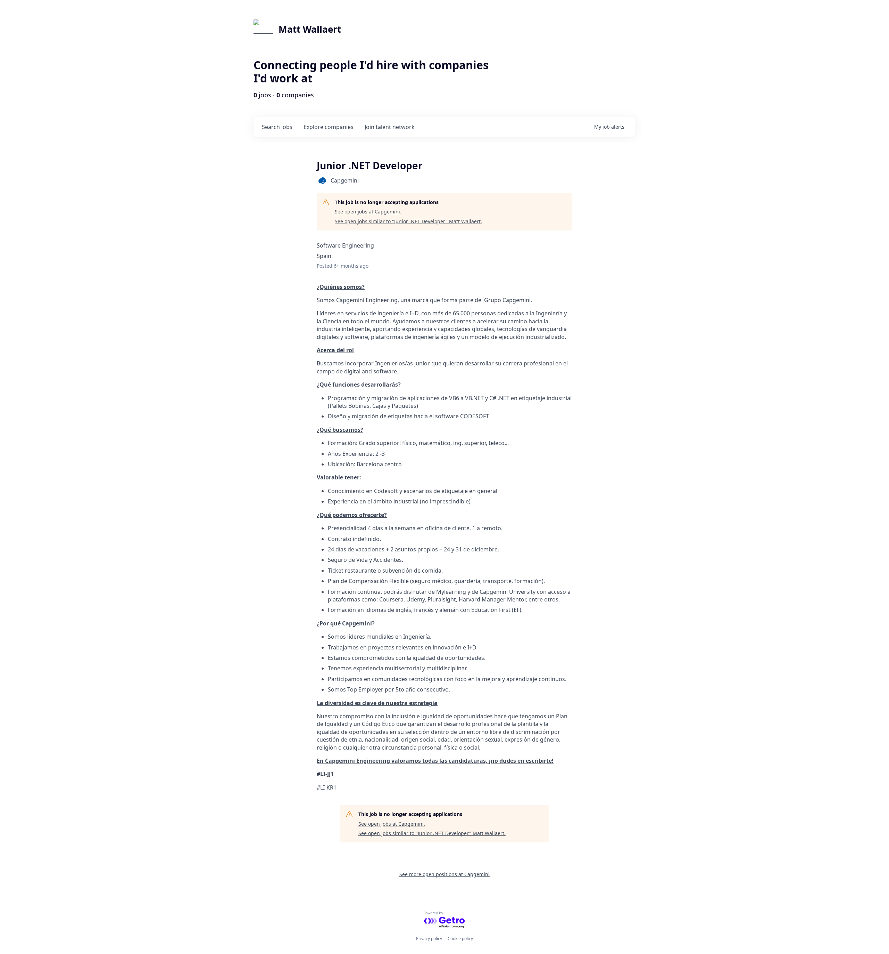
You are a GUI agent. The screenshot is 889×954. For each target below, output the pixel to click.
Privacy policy (429, 938)
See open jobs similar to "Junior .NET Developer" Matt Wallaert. (408, 221)
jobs (277, 127)
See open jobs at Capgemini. (368, 211)
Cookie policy (460, 938)
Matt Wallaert (310, 29)
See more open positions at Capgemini (444, 874)
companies (329, 127)
